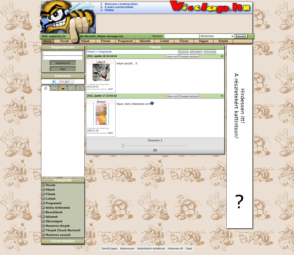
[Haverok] (80, 88)
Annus (101, 101)
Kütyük (223, 41)
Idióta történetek (58, 207)
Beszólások (54, 212)
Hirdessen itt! (175, 248)
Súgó (62, 69)
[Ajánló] (71, 88)
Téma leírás (210, 52)
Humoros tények (58, 225)
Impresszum (127, 248)
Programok (125, 41)
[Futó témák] (54, 88)
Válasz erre (171, 56)
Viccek (64, 41)
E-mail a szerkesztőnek (119, 7)
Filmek (105, 41)
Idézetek (144, 41)
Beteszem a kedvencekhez (121, 4)
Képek (85, 41)
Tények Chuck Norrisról (63, 230)
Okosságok (54, 221)
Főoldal (109, 10)
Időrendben (196, 52)
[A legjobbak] (63, 88)
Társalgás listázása (188, 56)
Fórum (184, 41)
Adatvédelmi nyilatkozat (151, 248)
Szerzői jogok (109, 248)
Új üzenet (183, 52)
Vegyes (203, 41)
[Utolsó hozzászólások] (45, 88)
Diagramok (105, 51)
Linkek (164, 41)
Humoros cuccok (58, 234)
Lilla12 (101, 62)
